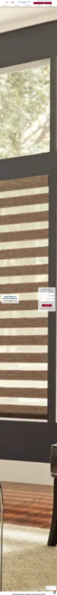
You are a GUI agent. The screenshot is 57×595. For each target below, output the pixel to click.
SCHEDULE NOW (46, 305)
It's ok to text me (45, 302)
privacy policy (46, 309)
